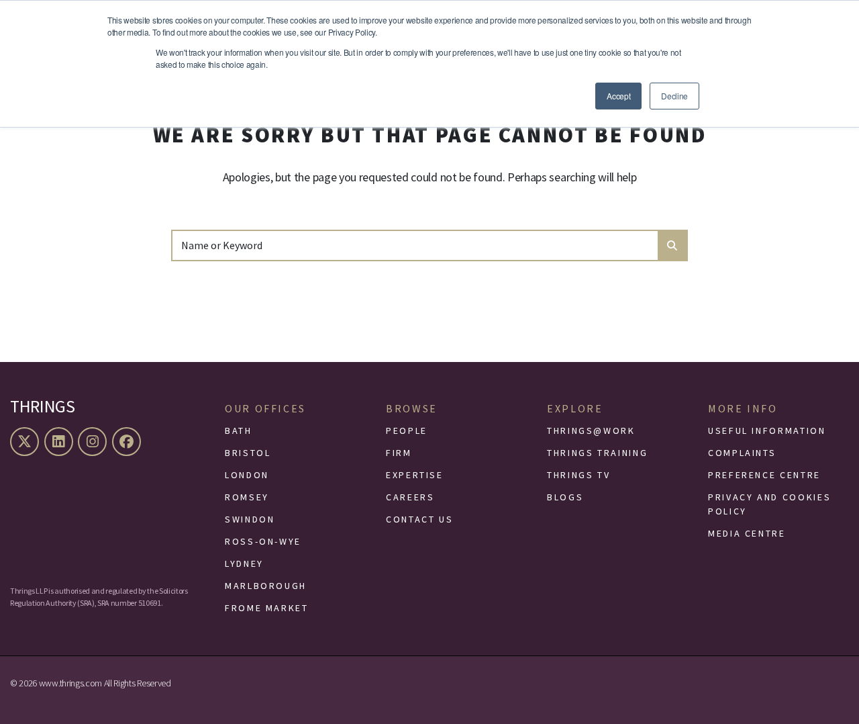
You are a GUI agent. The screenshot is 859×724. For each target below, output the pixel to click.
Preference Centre (764, 475)
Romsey (247, 497)
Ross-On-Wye (263, 541)
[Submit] (672, 245)
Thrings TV (578, 475)
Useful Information (767, 430)
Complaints (742, 453)
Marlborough (266, 586)
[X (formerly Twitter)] (26, 441)
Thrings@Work (591, 430)
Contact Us (419, 519)
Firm (399, 453)
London (247, 475)
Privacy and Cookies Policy (769, 504)
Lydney (244, 563)
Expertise (415, 475)
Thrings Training (597, 453)
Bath (238, 430)
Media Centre (747, 533)
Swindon (249, 519)
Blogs (565, 497)
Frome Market (267, 608)
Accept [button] (618, 95)
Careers (410, 497)
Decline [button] (674, 95)
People (406, 430)
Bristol (247, 453)
